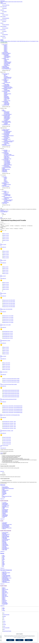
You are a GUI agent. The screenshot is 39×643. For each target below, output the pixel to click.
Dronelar (3, 168)
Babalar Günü (4, 581)
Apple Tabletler (6, 84)
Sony (3, 566)
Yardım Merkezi (4, 522)
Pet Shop (3, 196)
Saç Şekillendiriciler (7, 132)
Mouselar (5, 95)
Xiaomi (3, 564)
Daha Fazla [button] (2, 471)
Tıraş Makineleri (6, 134)
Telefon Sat (4, 528)
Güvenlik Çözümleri (7, 195)
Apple (3, 555)
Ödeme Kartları (4, 170)
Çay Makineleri (6, 119)
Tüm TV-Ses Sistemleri (5, 186)
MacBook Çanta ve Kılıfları (8, 87)
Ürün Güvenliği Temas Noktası (7, 524)
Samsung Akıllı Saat (5, 545)
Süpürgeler (4, 110)
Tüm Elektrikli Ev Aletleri (6, 124)
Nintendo (5, 151)
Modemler (5, 89)
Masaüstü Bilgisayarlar (5, 73)
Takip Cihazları (6, 57)
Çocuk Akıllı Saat (5, 514)
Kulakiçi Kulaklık (5, 515)
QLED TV (6, 181)
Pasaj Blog (20, 1)
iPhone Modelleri (4, 504)
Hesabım (4, 3)
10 (2, 230)
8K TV (5, 180)
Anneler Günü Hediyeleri (6, 580)
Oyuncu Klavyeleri (7, 160)
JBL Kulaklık (4, 533)
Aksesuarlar (4, 58)
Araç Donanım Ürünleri (7, 200)
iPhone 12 (5, 49)
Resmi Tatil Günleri (5, 578)
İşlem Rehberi (4, 523)
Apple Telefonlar (4, 44)
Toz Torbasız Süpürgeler (8, 114)
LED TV (5, 178)
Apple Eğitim (4, 571)
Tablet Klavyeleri (6, 103)
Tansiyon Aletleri (6, 143)
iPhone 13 (5, 48)
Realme (3, 563)
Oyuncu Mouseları (7, 161)
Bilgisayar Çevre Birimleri (6, 91)
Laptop (3, 508)
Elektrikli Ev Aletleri (16, 41)
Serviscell (5, 201)
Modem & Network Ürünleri (6, 88)
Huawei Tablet (4, 547)
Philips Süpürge (4, 537)
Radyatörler (6, 123)
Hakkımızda (2, 484)
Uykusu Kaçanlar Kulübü (6, 575)
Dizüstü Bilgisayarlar (5, 79)
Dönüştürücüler (6, 97)
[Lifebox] (19, 621)
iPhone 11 (5, 50)
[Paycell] (19, 622)
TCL (3, 565)
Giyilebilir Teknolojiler (5, 54)
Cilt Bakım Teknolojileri (6, 129)
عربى (3, 609)
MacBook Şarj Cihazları (7, 86)
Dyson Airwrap (4, 600)
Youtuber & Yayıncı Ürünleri (6, 167)
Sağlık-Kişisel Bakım (22, 41)
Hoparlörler (6, 94)
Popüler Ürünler (3, 585)
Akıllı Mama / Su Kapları (8, 197)
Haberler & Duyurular (5, 487)
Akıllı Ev (3, 494)
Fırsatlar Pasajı (4, 573)
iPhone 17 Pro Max (5, 589)
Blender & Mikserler (7, 117)
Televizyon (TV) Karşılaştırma (6, 527)
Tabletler (3, 83)
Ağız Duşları (6, 138)
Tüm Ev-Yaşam (4, 203)
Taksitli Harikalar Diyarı (6, 582)
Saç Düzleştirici (4, 516)
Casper (3, 558)
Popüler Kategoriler (4, 500)
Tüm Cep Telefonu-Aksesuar (6, 68)
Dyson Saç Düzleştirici (5, 535)
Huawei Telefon (4, 548)
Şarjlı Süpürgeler (6, 112)
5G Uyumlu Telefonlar (5, 505)
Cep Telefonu (4, 502)
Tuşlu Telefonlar (4, 66)
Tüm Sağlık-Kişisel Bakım (6, 145)
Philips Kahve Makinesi (5, 534)
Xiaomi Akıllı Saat (5, 544)
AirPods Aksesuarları (7, 62)
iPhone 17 (5, 45)
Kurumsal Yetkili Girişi (3, 211)
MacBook (5, 80)
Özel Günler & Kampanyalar (6, 569)
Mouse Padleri (6, 96)
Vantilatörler (6, 122)
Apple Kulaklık (4, 538)
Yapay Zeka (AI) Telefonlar (6, 53)
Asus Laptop (4, 546)
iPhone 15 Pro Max (5, 592)
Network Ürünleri (7, 90)
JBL (3, 560)
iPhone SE (5, 51)
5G (2, 495)
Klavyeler (5, 92)
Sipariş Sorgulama (14, 1)
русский (3, 610)
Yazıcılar (5, 99)
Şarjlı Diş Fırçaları (7, 137)
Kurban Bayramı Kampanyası (6, 577)
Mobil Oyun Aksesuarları (8, 164)
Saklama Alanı (6, 157)
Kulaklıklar (4, 513)
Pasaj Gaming (4, 492)
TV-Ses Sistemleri (32, 41)
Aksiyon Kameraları (7, 166)
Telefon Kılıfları (6, 59)
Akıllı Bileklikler (6, 55)
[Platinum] (19, 616)
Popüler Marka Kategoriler (5, 530)
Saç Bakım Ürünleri (5, 130)
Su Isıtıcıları (6, 120)
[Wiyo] (19, 629)
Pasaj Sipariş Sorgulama (6, 526)
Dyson (3, 556)
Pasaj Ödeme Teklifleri (5, 579)
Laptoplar (5, 81)
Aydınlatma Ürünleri (7, 194)
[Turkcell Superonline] (19, 614)
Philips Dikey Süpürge (5, 536)
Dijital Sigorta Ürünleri (7, 158)
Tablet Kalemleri (6, 104)
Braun (3, 557)
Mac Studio (6, 76)
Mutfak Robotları (6, 116)
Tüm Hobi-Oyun (4, 171)
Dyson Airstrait (4, 602)
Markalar (6, 1)
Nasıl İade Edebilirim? (5, 525)
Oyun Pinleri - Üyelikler (7, 154)
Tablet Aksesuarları (5, 101)
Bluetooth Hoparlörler (7, 184)
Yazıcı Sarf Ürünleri (7, 100)
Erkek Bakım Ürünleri (5, 133)
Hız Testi (3, 497)
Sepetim (1, 40)
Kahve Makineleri (7, 118)
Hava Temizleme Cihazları (6, 121)
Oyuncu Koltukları (7, 163)
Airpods (3, 517)
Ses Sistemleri (4, 183)
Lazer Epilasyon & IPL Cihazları (9, 140)
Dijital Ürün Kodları (5, 152)
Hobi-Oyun (27, 41)
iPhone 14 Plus (4, 594)
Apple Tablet (4, 542)
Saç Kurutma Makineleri (8, 131)
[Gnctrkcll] (19, 624)
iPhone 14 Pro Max (5, 596)
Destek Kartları (6, 153)
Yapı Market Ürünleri (5, 202)
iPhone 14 (3, 593)
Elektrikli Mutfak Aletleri (6, 115)
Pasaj (3, 213)
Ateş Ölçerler (6, 142)
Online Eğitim (6, 156)
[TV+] (19, 619)
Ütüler (3, 109)
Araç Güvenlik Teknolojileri (8, 199)
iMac (5, 75)
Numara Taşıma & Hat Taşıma (6, 496)
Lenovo (3, 561)
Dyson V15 (4, 601)
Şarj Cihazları (6, 64)
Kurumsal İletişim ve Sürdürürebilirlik (8, 488)
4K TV (5, 179)
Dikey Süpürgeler (7, 113)
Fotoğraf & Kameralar (5, 165)
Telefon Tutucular (7, 65)
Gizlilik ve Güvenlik (5, 490)
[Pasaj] (1, 2)
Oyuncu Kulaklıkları (7, 162)
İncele (1, 217)
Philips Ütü (4, 541)
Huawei (3, 559)
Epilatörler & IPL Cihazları (6, 139)
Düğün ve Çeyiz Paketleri (6, 572)
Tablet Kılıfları (6, 102)
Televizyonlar (4, 176)
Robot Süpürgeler (7, 111)
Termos (5, 192)
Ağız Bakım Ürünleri (5, 136)
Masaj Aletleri (4, 144)
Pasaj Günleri (4, 574)
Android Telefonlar (5, 52)
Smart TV (5, 177)
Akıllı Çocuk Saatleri (7, 56)
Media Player (4, 185)
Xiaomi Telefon (4, 543)
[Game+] (19, 626)
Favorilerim (9, 1)
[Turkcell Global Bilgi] (19, 627)
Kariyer (3, 489)
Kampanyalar (2, 1)
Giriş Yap (1, 3)
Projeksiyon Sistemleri (5, 182)
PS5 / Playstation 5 (5, 603)
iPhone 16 (5, 46)
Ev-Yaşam (36, 41)
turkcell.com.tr (2, 0)
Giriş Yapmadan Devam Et (4, 210)
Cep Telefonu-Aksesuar (4, 41)
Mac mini (5, 74)
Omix (3, 562)
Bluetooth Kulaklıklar (5, 506)
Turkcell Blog (4, 493)
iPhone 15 (5, 47)
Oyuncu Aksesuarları (5, 159)
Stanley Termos (4, 549)
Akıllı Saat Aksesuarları (7, 61)
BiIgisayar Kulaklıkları (7, 93)
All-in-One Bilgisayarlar (7, 77)
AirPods (5, 60)
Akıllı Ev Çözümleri (5, 193)
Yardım (18, 1)
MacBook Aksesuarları (5, 85)
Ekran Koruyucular (7, 63)
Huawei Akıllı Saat (5, 540)
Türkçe (3, 607)
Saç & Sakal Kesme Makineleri (9, 135)
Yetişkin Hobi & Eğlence (6, 169)
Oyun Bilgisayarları (7, 82)
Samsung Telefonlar (5, 532)
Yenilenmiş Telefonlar (5, 67)
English (3, 608)
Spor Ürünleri (4, 191)
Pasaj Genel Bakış (5, 486)
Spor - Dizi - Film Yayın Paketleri (9, 155)
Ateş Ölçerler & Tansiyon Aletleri (7, 141)
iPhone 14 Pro (4, 595)
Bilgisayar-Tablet (10, 41)
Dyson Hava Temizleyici (6, 539)
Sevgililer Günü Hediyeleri (6, 576)
